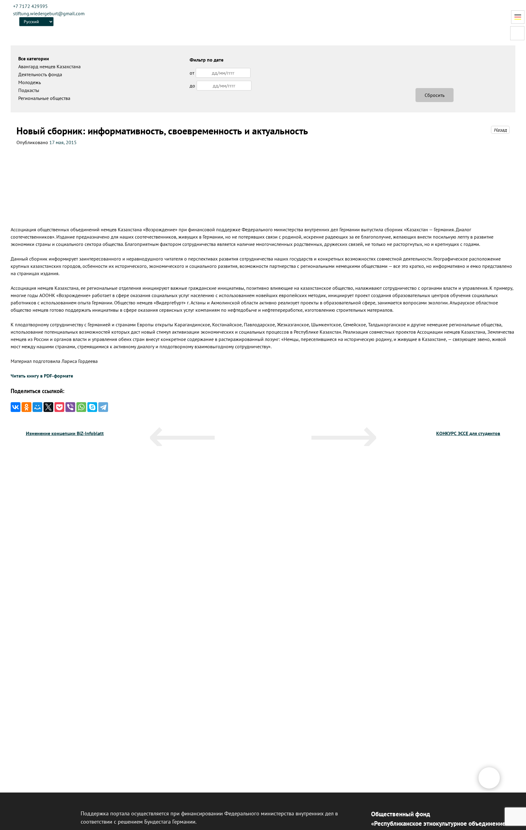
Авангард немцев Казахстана (49, 66)
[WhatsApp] (81, 407)
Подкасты (28, 90)
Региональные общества (44, 98)
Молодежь (29, 82)
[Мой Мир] (37, 407)
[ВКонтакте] (15, 407)
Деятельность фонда (40, 74)
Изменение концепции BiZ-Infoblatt (65, 433)
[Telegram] (103, 407)
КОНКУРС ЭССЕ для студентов (468, 433)
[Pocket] (59, 407)
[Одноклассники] (26, 407)
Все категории (33, 58)
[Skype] (92, 407)
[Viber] (70, 407)
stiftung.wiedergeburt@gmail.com (49, 13)
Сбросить (434, 95)
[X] (48, 407)
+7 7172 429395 (30, 6)
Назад (500, 130)
